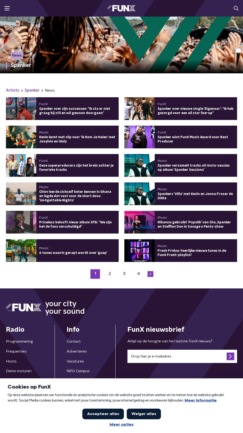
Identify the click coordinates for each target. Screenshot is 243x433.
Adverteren (77, 351)
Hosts (11, 361)
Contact (74, 341)
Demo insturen (19, 371)
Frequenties (16, 351)
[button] (7, 8)
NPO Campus (78, 371)
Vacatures (75, 361)
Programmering (19, 341)
